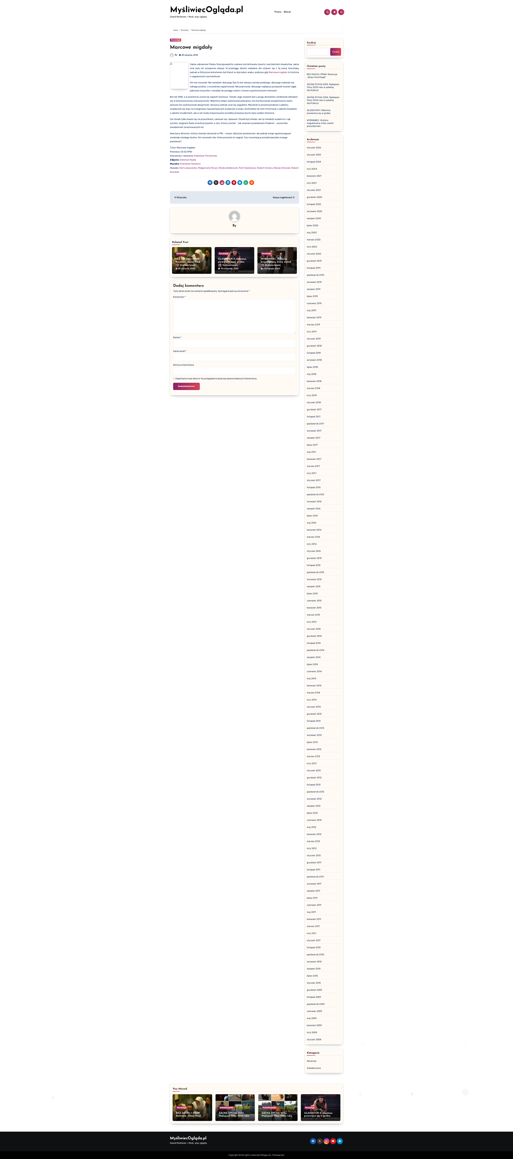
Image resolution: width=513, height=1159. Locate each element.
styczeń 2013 (314, 770)
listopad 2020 (314, 204)
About (287, 12)
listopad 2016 (314, 487)
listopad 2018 (314, 353)
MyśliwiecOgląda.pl (206, 10)
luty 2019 (312, 331)
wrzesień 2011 (314, 884)
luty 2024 (312, 169)
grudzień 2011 (314, 862)
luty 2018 (312, 395)
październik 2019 (315, 275)
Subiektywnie (314, 1068)
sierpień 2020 (314, 218)
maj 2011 (311, 912)
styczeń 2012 (314, 855)
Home (277, 12)
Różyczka (181, 197)
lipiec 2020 (312, 225)
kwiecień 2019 (314, 317)
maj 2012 (311, 827)
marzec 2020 (313, 239)
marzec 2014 (313, 692)
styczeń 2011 (313, 940)
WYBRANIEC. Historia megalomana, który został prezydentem (276, 262)
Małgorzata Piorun (207, 168)
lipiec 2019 (312, 296)
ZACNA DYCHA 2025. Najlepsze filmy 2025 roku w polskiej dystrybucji (323, 87)
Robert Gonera (265, 168)
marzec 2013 (313, 756)
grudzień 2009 (314, 990)
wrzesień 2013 (314, 735)
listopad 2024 (314, 162)
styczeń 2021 (314, 190)
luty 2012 (312, 848)
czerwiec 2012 (314, 820)
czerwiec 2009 (314, 1011)
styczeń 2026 (314, 147)
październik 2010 (315, 954)
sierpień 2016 (314, 508)
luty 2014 (312, 699)
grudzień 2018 (314, 346)
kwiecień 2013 (314, 749)
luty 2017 (311, 473)
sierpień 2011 (313, 891)
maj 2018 (311, 374)
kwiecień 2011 (314, 919)
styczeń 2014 (314, 707)
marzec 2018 (313, 388)
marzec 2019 (313, 324)
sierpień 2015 (313, 586)
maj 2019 (311, 310)
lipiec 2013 (312, 742)
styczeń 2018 (314, 402)
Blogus (264, 1155)
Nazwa (177, 337)
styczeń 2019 (314, 338)
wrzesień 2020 (314, 211)
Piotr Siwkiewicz (247, 168)
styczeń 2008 (314, 1039)
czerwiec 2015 (314, 600)
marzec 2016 (313, 537)
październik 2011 (315, 876)
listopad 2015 (314, 565)
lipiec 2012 (312, 813)
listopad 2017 (314, 416)
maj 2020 (312, 232)
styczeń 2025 (314, 154)
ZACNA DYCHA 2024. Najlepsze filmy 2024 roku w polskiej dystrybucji (323, 100)
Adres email (179, 351)
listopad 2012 (314, 784)
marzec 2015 (313, 615)
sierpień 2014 (314, 657)
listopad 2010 (314, 947)
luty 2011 (311, 933)
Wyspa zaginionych (283, 197)
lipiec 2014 (312, 664)
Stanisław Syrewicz (190, 163)
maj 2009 (312, 1018)
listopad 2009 (314, 997)
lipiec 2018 (312, 367)
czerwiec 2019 (314, 303)
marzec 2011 (313, 926)
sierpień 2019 (314, 289)
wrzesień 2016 (314, 501)
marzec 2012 (313, 841)
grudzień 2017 (314, 409)
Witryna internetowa (183, 365)
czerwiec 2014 (314, 671)
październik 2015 (315, 572)
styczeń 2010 (314, 983)
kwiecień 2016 (314, 530)
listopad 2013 (314, 721)
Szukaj (311, 42)
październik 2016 (315, 494)
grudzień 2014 (314, 636)
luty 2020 (312, 246)
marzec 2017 (313, 466)
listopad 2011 (313, 869)
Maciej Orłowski (282, 168)
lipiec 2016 (312, 515)
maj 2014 (311, 678)
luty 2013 (311, 763)
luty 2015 (311, 622)
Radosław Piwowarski (205, 155)
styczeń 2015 (314, 629)
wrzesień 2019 (314, 282)
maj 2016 (311, 523)
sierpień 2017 (313, 438)
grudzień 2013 (314, 714)
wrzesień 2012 (314, 799)
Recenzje (175, 40)
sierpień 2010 (314, 968)
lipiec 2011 (312, 898)
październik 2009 (316, 1004)
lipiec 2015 (312, 593)
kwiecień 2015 (314, 607)
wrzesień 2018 (314, 360)
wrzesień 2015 (314, 579)
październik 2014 (315, 650)
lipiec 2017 (312, 445)
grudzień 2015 (314, 558)
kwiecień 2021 (314, 176)
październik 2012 (315, 792)
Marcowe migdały (191, 47)
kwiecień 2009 (314, 1025)
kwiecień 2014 (314, 685)
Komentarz (179, 297)
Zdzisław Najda (188, 159)
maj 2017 (311, 452)
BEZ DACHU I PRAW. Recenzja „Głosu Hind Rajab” (187, 262)
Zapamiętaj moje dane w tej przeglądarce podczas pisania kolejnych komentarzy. (216, 378)
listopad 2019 (314, 268)
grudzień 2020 (314, 197)
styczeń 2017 (314, 480)
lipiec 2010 (312, 976)
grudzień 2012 (314, 777)
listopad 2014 (314, 643)
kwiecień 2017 (314, 459)
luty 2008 (312, 1032)
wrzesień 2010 (314, 961)
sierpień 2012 (314, 806)
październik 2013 (315, 728)
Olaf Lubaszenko (188, 168)
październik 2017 (315, 423)
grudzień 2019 (314, 261)
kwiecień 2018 (314, 381)
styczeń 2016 (314, 551)
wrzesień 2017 (314, 431)
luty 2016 (312, 544)
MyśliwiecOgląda (187, 265)
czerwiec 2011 (314, 905)
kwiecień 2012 (314, 834)
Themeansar (278, 1155)
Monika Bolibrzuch (228, 168)
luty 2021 (312, 183)
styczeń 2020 (314, 254)
